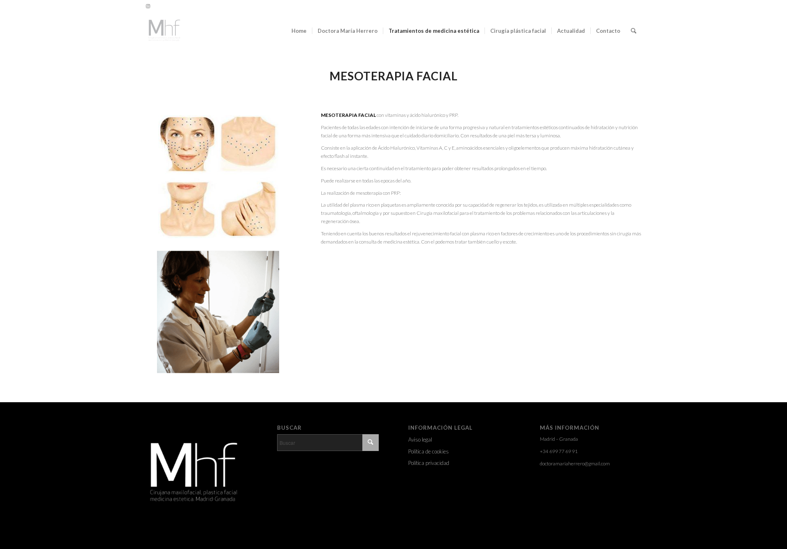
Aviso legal (420, 439)
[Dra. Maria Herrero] (164, 30)
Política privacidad (428, 463)
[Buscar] (633, 30)
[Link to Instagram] (148, 6)
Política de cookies (428, 451)
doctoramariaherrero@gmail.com (575, 463)
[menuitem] (299, 30)
